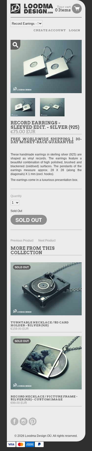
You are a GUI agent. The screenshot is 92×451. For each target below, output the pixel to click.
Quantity (16, 196)
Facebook (14, 421)
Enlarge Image (15, 45)
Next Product (46, 240)
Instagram (23, 421)
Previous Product (22, 240)
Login (74, 30)
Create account (49, 30)
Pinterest (33, 421)
